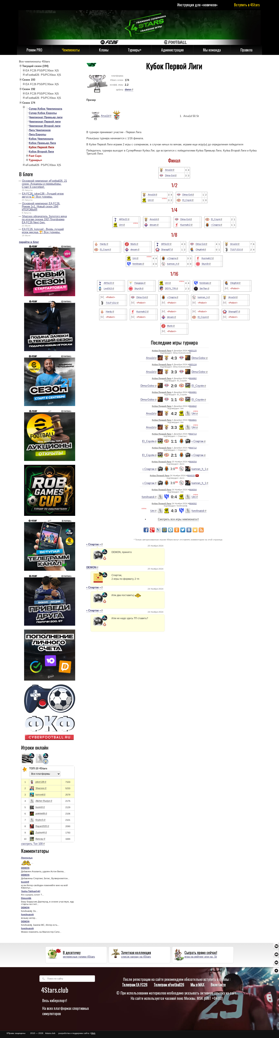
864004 (193, 489)
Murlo (133, 244)
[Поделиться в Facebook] (146, 529)
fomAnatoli (148, 496)
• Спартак (197, 441)
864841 (193, 420)
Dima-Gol (169, 175)
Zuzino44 (40, 832)
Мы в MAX (197, 984)
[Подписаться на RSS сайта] (201, 529)
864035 (191, 475)
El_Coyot (186, 200)
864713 (193, 434)
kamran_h (172, 264)
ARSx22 (123, 219)
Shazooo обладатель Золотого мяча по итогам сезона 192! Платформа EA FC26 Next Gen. (44, 219)
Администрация (172, 49)
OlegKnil (200, 249)
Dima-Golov (198, 357)
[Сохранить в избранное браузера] (195, 529)
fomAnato (137, 264)
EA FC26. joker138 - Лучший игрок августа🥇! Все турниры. (43, 195)
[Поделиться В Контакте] (188, 529)
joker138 (40, 782)
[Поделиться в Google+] (152, 529)
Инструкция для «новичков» (197, 4)
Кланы (103, 49)
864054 (193, 462)
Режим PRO (34, 49)
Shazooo (40, 788)
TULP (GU (235, 249)
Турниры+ (135, 49)
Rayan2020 (41, 826)
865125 (193, 350)
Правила (246, 49)
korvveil (39, 794)
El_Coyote (198, 385)
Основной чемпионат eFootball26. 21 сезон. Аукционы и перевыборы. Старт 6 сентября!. (44, 183)
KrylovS (39, 820)
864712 (193, 448)
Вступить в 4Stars (247, 4)
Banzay (39, 839)
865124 (193, 364)
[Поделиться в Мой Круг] (170, 529)
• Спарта (215, 225)
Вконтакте (218, 984)
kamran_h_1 (199, 469)
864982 (193, 378)
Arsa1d (105, 115)
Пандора (138, 283)
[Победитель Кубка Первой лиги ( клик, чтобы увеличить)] (93, 115)
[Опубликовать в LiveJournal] (158, 529)
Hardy (103, 244)
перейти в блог (29, 242)
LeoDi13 (108, 288)
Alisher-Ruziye (43, 801)
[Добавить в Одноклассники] (176, 529)
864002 (193, 503)
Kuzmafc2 (185, 225)
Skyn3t (205, 264)
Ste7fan (203, 288)
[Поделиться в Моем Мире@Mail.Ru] (164, 529)
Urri (150, 200)
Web (93, 1033)
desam (153, 225)
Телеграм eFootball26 (169, 984)
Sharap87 (166, 249)
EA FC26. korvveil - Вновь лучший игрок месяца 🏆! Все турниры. (43, 231)
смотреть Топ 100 (32, 843)
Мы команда (212, 49)
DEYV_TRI (170, 288)
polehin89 (40, 813)
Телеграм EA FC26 (134, 984)
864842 (193, 406)
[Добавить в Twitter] (182, 529)
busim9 (39, 807)
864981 (193, 392)
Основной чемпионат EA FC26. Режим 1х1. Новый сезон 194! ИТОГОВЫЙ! (41, 206)
